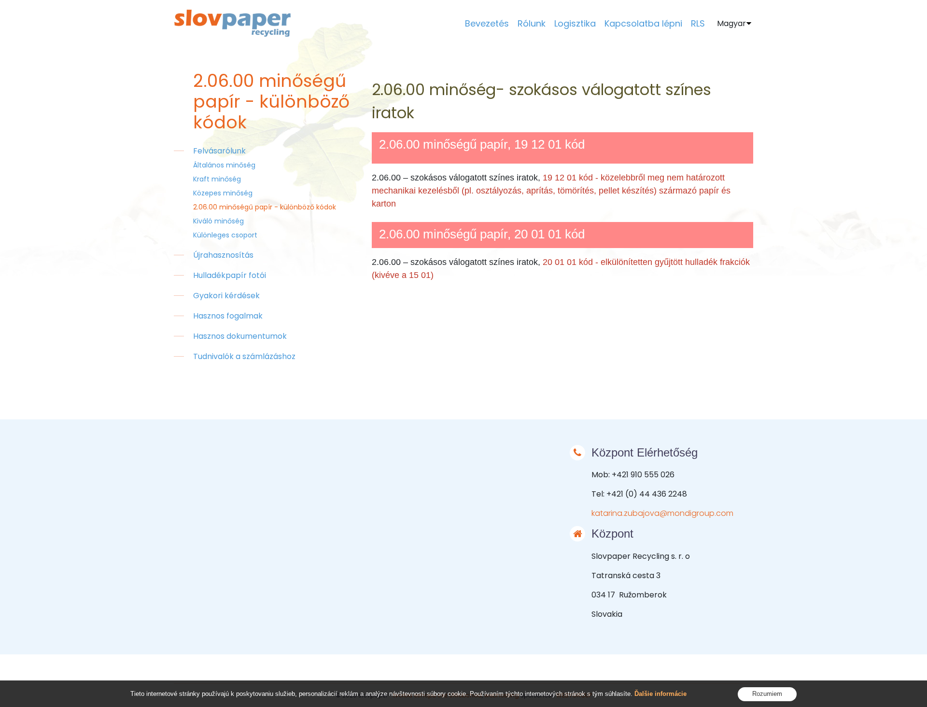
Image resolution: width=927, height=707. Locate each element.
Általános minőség (224, 165)
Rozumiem (767, 693)
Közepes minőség (223, 193)
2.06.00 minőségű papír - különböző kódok (264, 207)
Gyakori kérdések (226, 295)
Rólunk (532, 23)
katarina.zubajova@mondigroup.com (662, 513)
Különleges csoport (225, 235)
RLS (698, 23)
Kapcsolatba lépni (643, 23)
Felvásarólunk (219, 150)
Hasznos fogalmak (228, 315)
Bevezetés (487, 23)
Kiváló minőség (218, 221)
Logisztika (575, 23)
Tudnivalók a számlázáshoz (244, 356)
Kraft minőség (217, 179)
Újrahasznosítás (223, 255)
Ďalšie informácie (660, 693)
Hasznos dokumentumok (240, 336)
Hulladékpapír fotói (229, 275)
